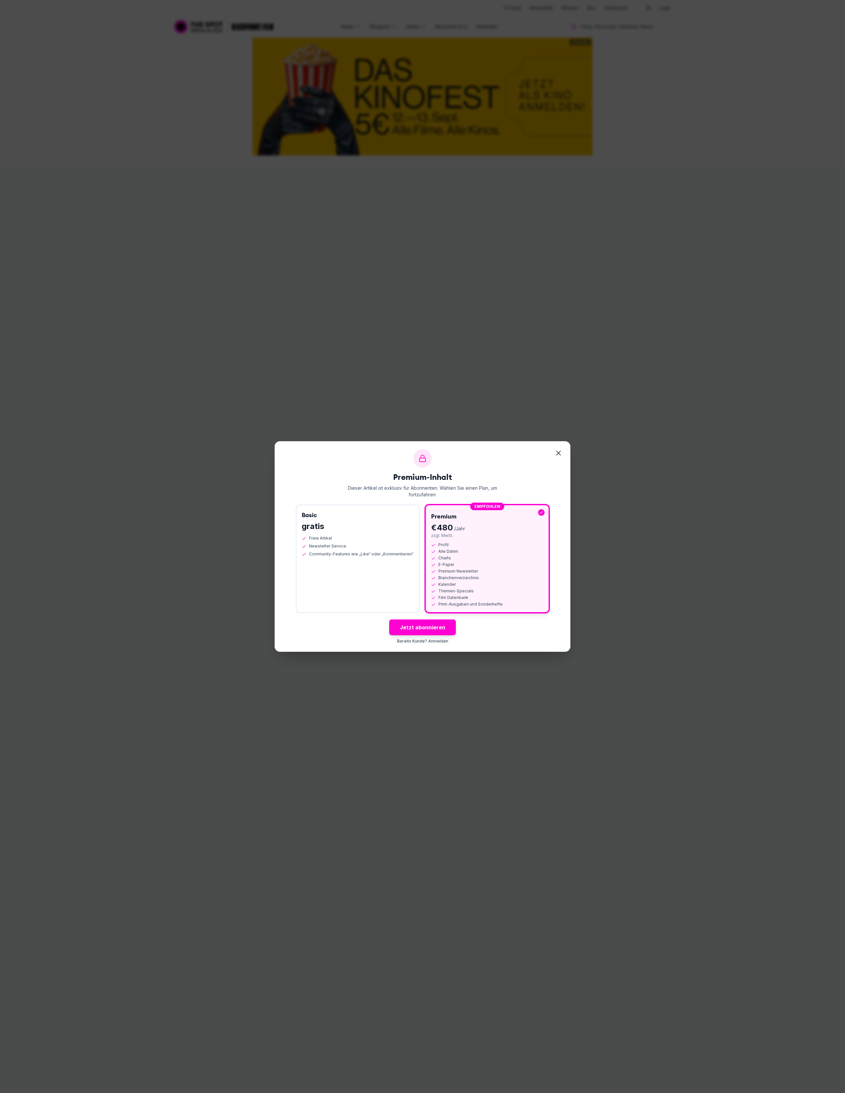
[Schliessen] (558, 453)
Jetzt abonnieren (422, 627)
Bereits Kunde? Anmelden (422, 641)
